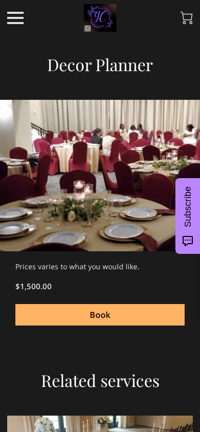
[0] (187, 18)
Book (100, 314)
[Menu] (15, 18)
